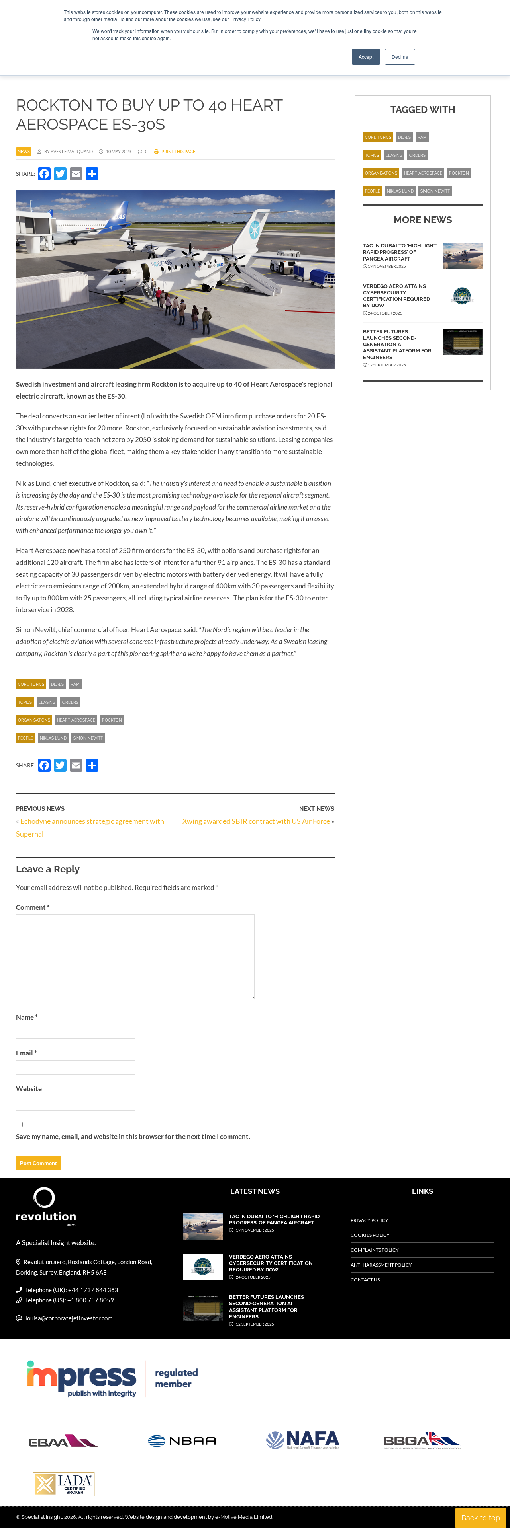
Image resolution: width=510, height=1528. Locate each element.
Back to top (480, 1518)
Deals (57, 684)
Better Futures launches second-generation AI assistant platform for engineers (397, 344)
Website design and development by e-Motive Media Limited (198, 1517)
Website (29, 1088)
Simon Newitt (88, 738)
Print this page (178, 151)
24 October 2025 (253, 1277)
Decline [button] (400, 56)
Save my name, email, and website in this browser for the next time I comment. (133, 1136)
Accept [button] (366, 56)
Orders (70, 702)
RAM (75, 684)
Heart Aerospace (76, 720)
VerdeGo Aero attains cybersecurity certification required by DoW (396, 296)
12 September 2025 (254, 1324)
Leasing (47, 702)
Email (26, 1053)
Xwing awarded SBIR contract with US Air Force (256, 821)
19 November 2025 (254, 1230)
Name (27, 1017)
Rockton (112, 720)
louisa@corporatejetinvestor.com (69, 1318)
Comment (33, 907)
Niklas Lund (53, 738)
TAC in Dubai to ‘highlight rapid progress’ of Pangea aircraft (400, 252)
